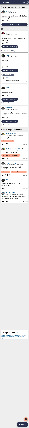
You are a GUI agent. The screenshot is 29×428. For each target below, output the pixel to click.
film (18, 336)
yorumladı (11, 78)
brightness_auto (26, 419)
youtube (24, 335)
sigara (3, 337)
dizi (10, 335)
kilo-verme (6, 171)
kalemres (22, 336)
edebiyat (3, 335)
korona (3, 336)
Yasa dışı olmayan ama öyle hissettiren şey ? (10, 184)
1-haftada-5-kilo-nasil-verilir (10, 155)
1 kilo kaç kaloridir (7, 138)
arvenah (11, 336)
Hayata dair (17, 163)
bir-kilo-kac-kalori (8, 140)
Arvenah (7, 2)
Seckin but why (10, 192)
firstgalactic (9, 163)
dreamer (8, 133)
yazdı (7, 12)
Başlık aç (22, 425)
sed (6, 179)
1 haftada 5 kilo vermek (9, 152)
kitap (20, 335)
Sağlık (13, 133)
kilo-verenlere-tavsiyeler (18, 171)
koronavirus (14, 335)
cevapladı (7, 34)
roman (7, 336)
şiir (18, 335)
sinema (15, 336)
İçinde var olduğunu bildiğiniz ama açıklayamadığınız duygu (13, 197)
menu (1, 2)
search (24, 2)
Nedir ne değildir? (16, 148)
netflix (7, 335)
